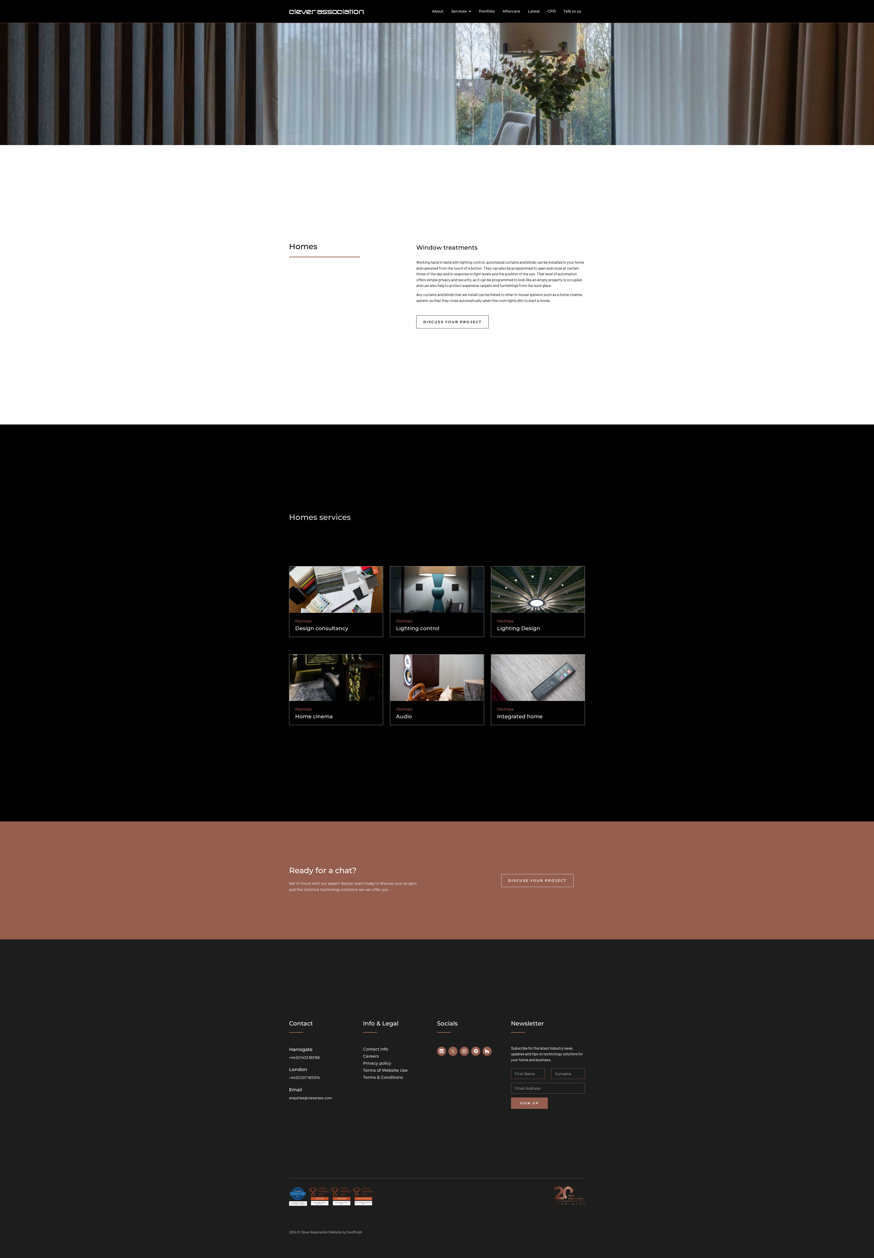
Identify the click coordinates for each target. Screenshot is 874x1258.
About (438, 11)
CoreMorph (354, 1232)
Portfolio (487, 11)
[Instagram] (464, 1051)
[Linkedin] (441, 1051)
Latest (534, 11)
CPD (552, 11)
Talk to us (572, 11)
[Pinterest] (475, 1051)
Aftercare (511, 11)
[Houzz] (487, 1051)
